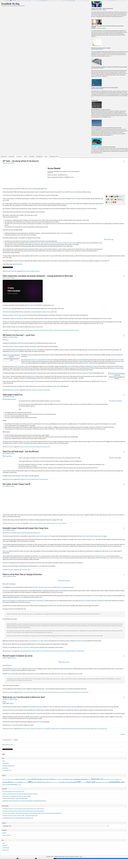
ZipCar (4, 556)
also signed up (79, 640)
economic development (29, 330)
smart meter (98, 782)
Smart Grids (85, 363)
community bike (47, 728)
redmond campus (84, 692)
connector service (41, 692)
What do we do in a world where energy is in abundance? (101, 48)
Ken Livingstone (94, 366)
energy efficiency (8, 782)
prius (39, 479)
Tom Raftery (4, 808)
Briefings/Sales (39, 156)
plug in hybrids (87, 728)
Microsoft (51, 692)
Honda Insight (40, 457)
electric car (34, 651)
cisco (26, 779)
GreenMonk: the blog (10, 3)
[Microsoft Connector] (64, 662)
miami (38, 330)
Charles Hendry (117, 359)
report (84, 249)
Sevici (47, 706)
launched (29, 188)
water (3, 784)
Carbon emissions (29, 692)
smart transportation (45, 389)
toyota (43, 446)
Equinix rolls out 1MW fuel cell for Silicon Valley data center (20, 817)
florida (35, 330)
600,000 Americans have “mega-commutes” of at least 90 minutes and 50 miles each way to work (51, 242)
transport (77, 330)
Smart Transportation (19, 366)
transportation (19, 156)
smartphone (72, 330)
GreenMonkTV (10, 523)
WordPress (76, 856)
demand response (34, 523)
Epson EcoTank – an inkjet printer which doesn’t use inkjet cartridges (103, 147)
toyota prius (47, 446)
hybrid (40, 446)
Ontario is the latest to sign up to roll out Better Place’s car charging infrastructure (54, 587)
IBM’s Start (21, 343)
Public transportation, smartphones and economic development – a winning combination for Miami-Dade (38, 275)
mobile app (51, 330)
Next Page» (123, 734)
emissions (21, 446)
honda (31, 446)
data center (70, 779)
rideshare (32, 271)
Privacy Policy (5, 768)
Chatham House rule (32, 376)
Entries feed (4, 845)
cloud (43, 779)
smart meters (105, 782)
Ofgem (80, 361)
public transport (57, 330)
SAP (35, 271)
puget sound (70, 692)
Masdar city (5, 551)
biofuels (21, 692)
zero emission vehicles (79, 651)
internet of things (36, 782)
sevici (98, 728)
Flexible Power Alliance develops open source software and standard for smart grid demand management (107, 26)
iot (42, 782)
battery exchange (23, 651)
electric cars (39, 651)
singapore (53, 523)
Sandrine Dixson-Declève (92, 536)
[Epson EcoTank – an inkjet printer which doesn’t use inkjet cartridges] (96, 145)
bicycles (21, 728)
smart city (33, 389)
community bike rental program (35, 706)
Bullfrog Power (53, 605)
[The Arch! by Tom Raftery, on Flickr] (5, 339)
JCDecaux (69, 706)
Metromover (8, 308)
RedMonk (4, 833)
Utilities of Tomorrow (6, 835)
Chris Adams (5, 811)
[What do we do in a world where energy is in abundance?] (96, 46)
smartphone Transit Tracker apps (16, 315)
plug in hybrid (80, 728)
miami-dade (42, 330)
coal (63, 779)
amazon (4, 779)
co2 (55, 779)
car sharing (32, 728)
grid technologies (69, 728)
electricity (89, 779)
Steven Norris (101, 556)
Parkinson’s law (91, 539)
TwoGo (45, 188)
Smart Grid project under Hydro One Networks (92, 600)
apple (7, 779)
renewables (73, 782)
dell (74, 779)
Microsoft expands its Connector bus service (17, 655)
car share (27, 728)
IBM (26, 389)
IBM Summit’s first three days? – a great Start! (19, 335)
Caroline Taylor (56, 386)
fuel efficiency (26, 446)
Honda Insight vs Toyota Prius (13, 394)
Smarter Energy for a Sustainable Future (37, 359)
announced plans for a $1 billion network (38, 640)
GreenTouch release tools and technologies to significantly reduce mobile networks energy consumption (109, 67)
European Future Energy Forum (42, 536)
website (73, 198)
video (21, 523)
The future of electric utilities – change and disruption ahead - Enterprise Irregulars (19, 813)
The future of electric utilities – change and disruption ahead (102, 8)
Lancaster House (12, 346)
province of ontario (61, 651)
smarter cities (11, 156)
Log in (3, 843)
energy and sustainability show (115, 779)
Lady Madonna (19, 264)
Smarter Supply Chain (84, 373)
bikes (24, 728)
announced (10, 673)
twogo (38, 271)
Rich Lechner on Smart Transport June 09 (16, 484)
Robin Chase (82, 536)
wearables (8, 784)
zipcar (29, 569)
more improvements (19, 318)
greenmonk (24, 782)
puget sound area (77, 692)
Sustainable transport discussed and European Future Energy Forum (25, 528)
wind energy (13, 784)
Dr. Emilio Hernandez (6, 815)
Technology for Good (53, 156)
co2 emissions (59, 779)
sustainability (31, 156)
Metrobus (21, 311)
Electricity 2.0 (4, 156)
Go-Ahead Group (119, 368)
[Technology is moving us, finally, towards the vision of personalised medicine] (96, 86)
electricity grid (63, 728)
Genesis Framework (70, 856)
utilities (122, 782)
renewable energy (64, 782)
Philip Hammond (68, 366)
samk (10, 665)
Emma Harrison (15, 351)
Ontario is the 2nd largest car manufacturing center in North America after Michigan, (23, 600)
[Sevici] (4, 701)
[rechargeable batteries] (64, 580)
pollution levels (93, 728)
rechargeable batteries (70, 651)
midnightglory (12, 584)
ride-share (28, 271)
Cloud (25, 156)
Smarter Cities (33, 349)
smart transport (58, 523)
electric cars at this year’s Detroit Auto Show (29, 647)
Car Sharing (37, 713)
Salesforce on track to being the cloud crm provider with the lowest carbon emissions (106, 127)
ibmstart (29, 389)
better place (29, 651)
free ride (47, 692)
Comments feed (5, 847)
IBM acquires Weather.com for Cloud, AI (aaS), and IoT (100, 109)
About (46, 156)
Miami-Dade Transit (32, 305)
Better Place (5, 590)
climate (29, 779)
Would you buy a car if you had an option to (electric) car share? (24, 697)
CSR (66, 779)
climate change (36, 779)
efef (20, 569)
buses (24, 692)
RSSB (92, 368)
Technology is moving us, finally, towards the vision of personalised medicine (104, 87)
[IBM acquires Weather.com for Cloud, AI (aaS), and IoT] (96, 108)
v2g (100, 728)
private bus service (17, 668)
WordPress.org (5, 850)
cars (29, 523)
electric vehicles (45, 651)
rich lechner (48, 523)
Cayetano (11, 703)
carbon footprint (38, 728)
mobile (9, 271)
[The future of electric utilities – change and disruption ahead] (96, 7)
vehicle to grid (39, 721)
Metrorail (7, 311)
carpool (24, 271)
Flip (4, 754)
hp (27, 782)
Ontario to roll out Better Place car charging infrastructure (22, 574)
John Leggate (103, 536)
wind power (19, 784)
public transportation (65, 330)
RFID (9, 710)
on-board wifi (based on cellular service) (40, 311)
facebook (16, 782)
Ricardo (108, 544)
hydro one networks (53, 651)
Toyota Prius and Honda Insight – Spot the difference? (21, 451)
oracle (57, 782)
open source (53, 782)
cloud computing (49, 779)
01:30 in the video (104, 318)
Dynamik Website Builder (59, 856)
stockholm (64, 523)
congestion (21, 330)
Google (20, 782)
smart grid (90, 782)
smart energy (38, 389)
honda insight (36, 446)
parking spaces (57, 692)
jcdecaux (75, 728)
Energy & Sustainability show (8, 765)
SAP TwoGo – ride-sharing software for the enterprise (21, 161)
